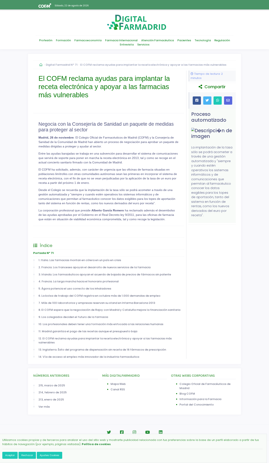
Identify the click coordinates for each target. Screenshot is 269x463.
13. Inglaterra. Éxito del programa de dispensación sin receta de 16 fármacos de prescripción (102, 350)
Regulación (222, 40)
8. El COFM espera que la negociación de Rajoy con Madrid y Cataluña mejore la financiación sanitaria (109, 310)
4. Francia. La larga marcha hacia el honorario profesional (78, 281)
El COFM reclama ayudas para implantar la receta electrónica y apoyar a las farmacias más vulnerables (153, 65)
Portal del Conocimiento (196, 405)
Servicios (143, 45)
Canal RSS (118, 389)
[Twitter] (109, 432)
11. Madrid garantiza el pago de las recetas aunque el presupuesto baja (87, 331)
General (43, 231)
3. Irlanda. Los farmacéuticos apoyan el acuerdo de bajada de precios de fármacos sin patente (104, 274)
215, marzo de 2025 (51, 385)
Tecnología (203, 40)
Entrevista (127, 45)
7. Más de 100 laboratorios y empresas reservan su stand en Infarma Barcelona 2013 (96, 303)
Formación (63, 40)
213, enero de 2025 (51, 400)
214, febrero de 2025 (52, 392)
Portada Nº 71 (43, 253)
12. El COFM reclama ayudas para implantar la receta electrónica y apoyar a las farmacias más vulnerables (105, 340)
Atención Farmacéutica (157, 40)
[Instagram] (134, 432)
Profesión (45, 40)
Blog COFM (187, 394)
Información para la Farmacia (200, 399)
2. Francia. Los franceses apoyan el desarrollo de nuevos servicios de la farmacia (94, 267)
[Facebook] (122, 432)
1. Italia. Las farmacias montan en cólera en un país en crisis (79, 260)
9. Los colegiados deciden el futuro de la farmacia (73, 317)
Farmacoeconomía (88, 40)
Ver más (44, 407)
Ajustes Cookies (49, 455)
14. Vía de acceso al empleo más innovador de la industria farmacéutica (88, 357)
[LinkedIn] (160, 432)
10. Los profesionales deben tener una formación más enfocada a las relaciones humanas (100, 324)
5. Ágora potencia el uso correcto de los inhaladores (74, 289)
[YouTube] (147, 432)
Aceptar (10, 455)
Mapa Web (118, 384)
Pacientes (184, 40)
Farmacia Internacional (121, 40)
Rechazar (27, 455)
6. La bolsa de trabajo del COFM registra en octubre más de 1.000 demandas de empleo (99, 296)
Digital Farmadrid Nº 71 (62, 65)
